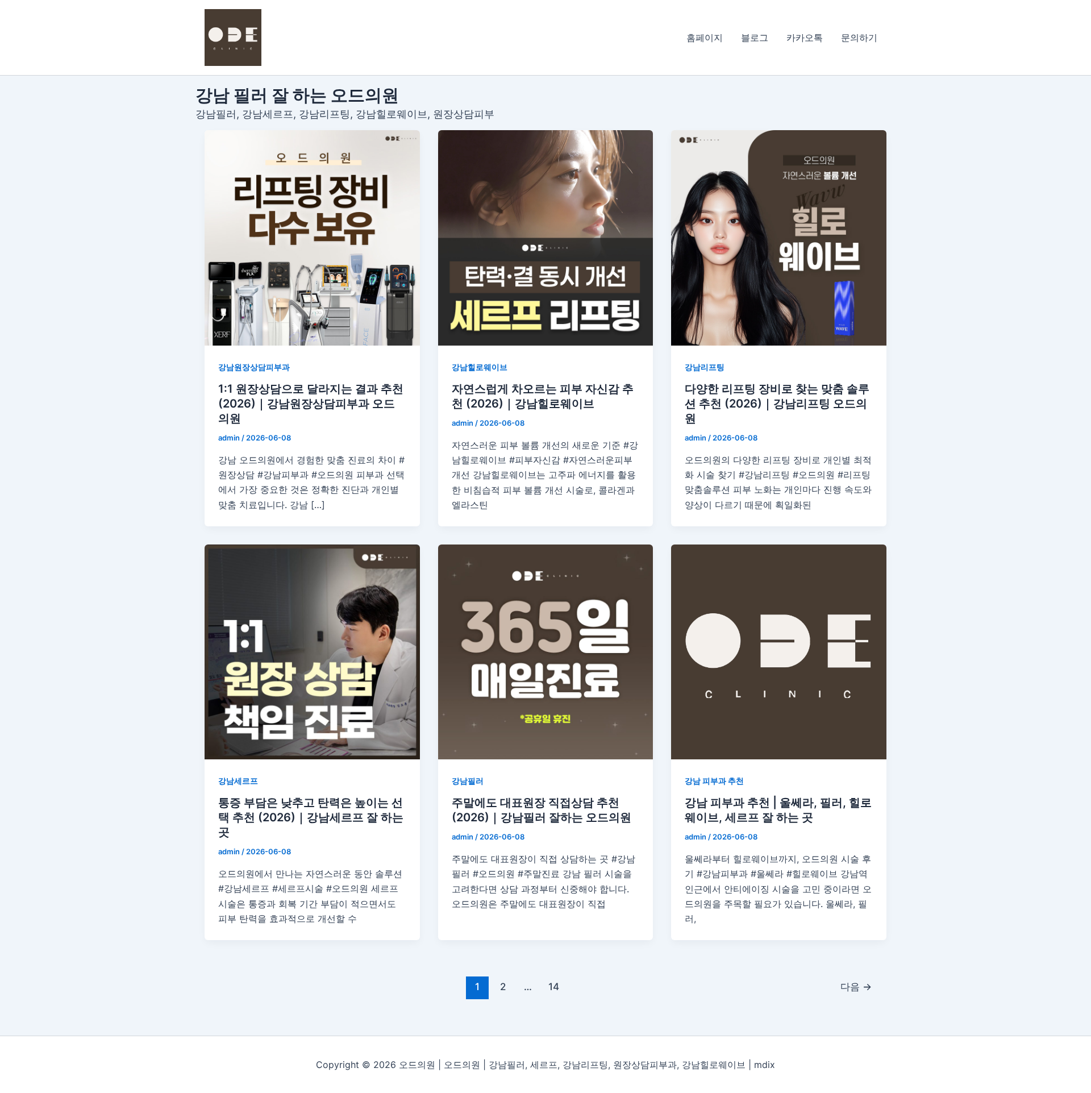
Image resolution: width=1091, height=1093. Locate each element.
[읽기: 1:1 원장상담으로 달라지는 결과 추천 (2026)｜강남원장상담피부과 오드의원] (312, 238)
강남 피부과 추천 (714, 781)
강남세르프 (238, 781)
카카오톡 (804, 37)
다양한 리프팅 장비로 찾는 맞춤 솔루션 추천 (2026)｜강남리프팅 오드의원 (777, 403)
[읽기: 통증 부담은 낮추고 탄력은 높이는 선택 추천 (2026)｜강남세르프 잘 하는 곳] (312, 652)
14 (553, 986)
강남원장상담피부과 (254, 367)
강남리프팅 (704, 367)
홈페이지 (704, 37)
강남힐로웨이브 (479, 367)
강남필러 (468, 781)
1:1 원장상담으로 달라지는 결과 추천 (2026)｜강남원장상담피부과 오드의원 (310, 403)
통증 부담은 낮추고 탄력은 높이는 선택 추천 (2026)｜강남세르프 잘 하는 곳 (310, 817)
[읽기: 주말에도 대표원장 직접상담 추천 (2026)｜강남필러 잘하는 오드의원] (545, 652)
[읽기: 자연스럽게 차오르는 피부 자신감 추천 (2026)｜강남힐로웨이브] (545, 238)
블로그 (754, 37)
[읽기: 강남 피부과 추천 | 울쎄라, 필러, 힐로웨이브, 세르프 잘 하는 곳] (778, 652)
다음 (856, 986)
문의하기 (859, 37)
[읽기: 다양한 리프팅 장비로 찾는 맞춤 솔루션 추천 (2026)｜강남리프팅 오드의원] (778, 238)
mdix (764, 1064)
